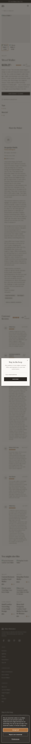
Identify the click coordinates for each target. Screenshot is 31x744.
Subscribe (15, 379)
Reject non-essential (15, 734)
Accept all (15, 730)
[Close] (27, 360)
